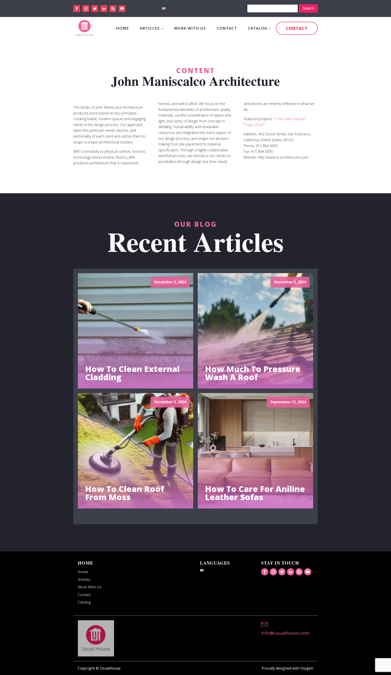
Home (122, 28)
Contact (227, 28)
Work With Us (190, 28)
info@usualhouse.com (285, 633)
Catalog (257, 28)
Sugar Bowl (254, 124)
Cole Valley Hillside (290, 118)
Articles (150, 28)
